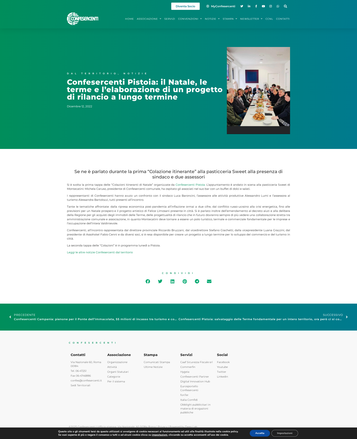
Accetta (259, 433)
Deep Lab (191, 426)
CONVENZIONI (188, 18)
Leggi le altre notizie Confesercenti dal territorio (100, 252)
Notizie (136, 73)
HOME (129, 18)
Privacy (162, 426)
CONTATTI (283, 18)
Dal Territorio (92, 73)
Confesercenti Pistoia (190, 184)
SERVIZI (169, 18)
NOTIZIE (210, 18)
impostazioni (159, 435)
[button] (285, 6)
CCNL (269, 18)
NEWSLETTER (249, 18)
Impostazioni (284, 433)
